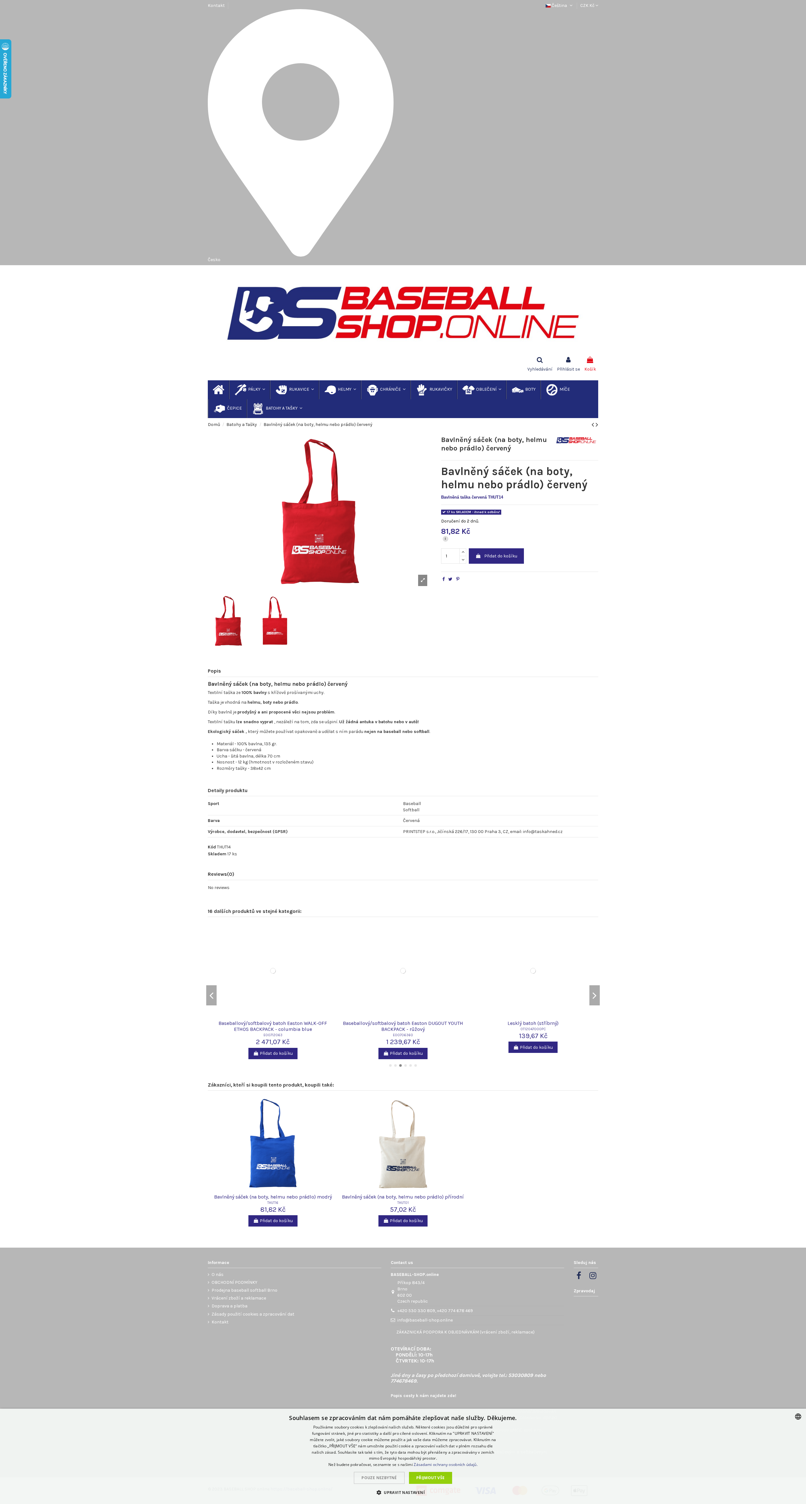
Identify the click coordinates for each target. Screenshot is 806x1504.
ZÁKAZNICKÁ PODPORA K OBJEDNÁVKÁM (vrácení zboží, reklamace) (465, 1332)
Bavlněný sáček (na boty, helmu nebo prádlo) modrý (273, 1197)
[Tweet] (450, 579)
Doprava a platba (229, 1306)
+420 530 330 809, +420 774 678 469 (435, 1310)
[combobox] (798, 1416)
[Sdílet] (443, 579)
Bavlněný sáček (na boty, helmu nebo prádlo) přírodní (403, 1197)
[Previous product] (594, 424)
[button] (403, 1492)
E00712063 (273, 1035)
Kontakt (216, 5)
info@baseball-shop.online (425, 1320)
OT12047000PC (533, 1029)
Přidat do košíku (500, 556)
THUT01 (403, 1203)
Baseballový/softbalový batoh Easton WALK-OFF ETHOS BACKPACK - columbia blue (273, 1026)
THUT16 (272, 1203)
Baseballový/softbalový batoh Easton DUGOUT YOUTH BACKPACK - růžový (403, 1026)
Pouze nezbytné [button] (379, 1477)
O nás (218, 1274)
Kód (212, 847)
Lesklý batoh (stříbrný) (533, 1023)
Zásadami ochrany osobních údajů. (446, 1464)
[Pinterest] (457, 579)
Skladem (217, 854)
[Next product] (597, 424)
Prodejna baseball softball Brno (244, 1290)
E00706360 (403, 1035)
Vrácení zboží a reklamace (239, 1298)
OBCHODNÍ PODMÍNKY (234, 1282)
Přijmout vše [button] (430, 1477)
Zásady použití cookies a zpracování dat (253, 1314)
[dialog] (403, 1456)
